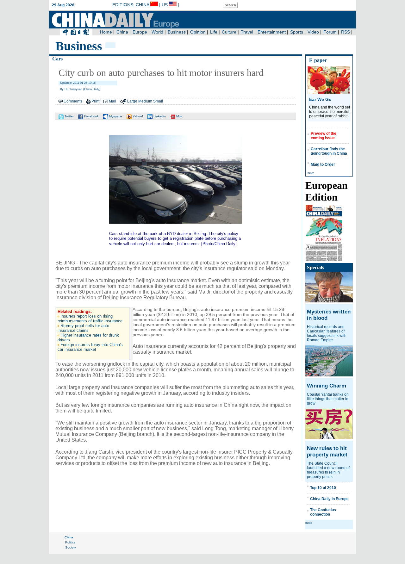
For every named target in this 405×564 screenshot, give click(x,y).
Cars (57, 58)
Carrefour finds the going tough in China (329, 151)
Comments (73, 101)
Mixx (179, 116)
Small (158, 101)
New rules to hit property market (327, 451)
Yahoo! (137, 116)
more (311, 173)
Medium (145, 101)
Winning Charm (326, 386)
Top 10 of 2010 (323, 488)
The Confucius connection (323, 512)
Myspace (115, 116)
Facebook (91, 116)
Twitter (69, 116)
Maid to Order (323, 164)
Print (95, 101)
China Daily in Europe (329, 499)
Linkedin (159, 116)
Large (132, 101)
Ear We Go (320, 99)
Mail (112, 101)
